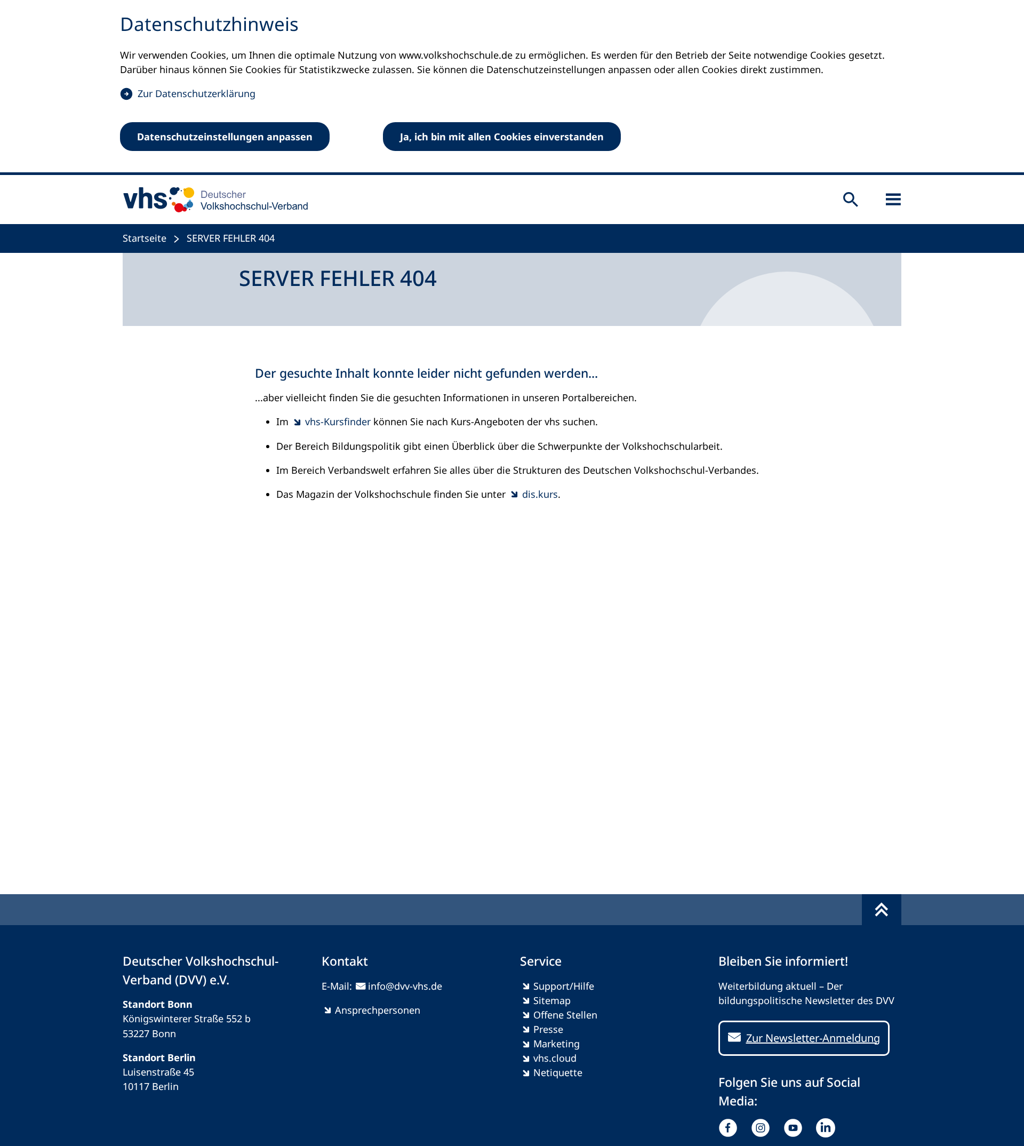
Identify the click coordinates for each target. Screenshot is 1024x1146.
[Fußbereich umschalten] (881, 909)
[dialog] (512, 87)
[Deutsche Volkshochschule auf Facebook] (730, 1127)
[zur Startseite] (212, 200)
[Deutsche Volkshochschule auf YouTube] (795, 1127)
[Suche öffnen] (850, 199)
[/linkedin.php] (828, 1127)
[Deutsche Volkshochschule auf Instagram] (763, 1127)
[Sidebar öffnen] (893, 199)
